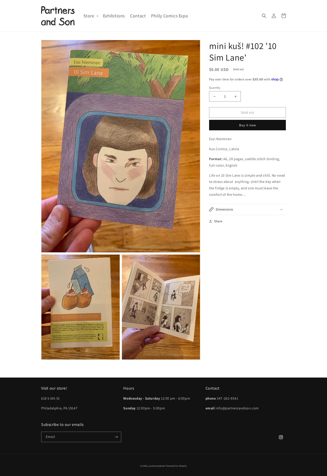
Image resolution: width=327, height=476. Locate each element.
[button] (90, 15)
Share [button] (218, 221)
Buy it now (247, 125)
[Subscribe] (116, 437)
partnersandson (157, 465)
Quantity (214, 88)
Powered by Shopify (176, 465)
